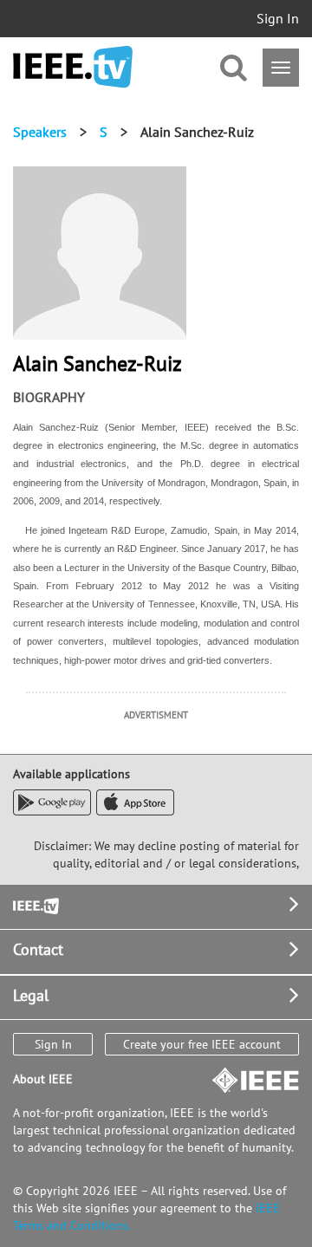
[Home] (73, 67)
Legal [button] (31, 995)
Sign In (278, 18)
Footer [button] (34, 904)
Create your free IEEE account (202, 1044)
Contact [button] (38, 949)
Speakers (40, 131)
